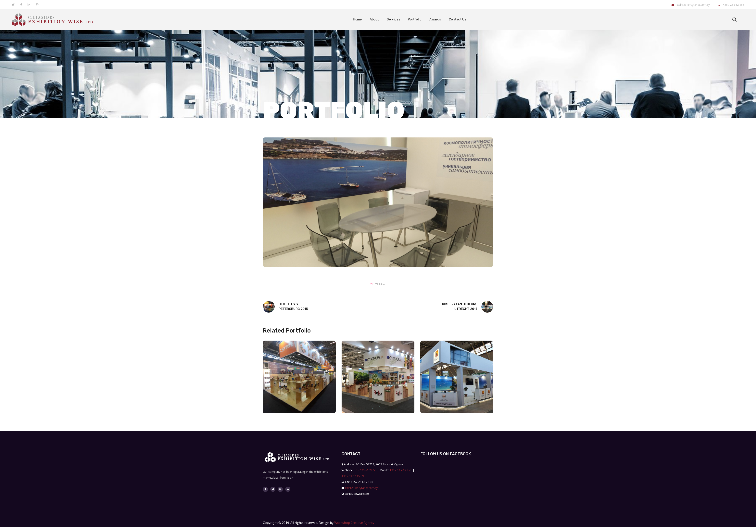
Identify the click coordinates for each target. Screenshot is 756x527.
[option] (299, 380)
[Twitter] (272, 489)
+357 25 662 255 (733, 4)
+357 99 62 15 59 (353, 476)
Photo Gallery (299, 391)
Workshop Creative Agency (354, 523)
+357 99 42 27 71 (401, 470)
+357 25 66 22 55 (365, 470)
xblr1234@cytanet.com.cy (693, 4)
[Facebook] (265, 489)
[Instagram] (280, 489)
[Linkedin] (287, 489)
